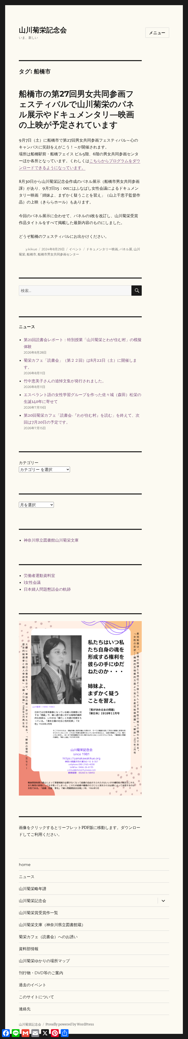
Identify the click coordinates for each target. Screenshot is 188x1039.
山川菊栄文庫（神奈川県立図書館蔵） (52, 924)
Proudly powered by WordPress (70, 1024)
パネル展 (125, 249)
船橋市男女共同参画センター (58, 254)
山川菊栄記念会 (43, 30)
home (25, 864)
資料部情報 (28, 948)
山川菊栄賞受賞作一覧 (38, 912)
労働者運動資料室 (39, 575)
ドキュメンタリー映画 (102, 249)
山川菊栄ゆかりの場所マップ (44, 961)
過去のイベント (32, 985)
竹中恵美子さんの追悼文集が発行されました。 (65, 380)
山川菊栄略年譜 (32, 888)
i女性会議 (32, 582)
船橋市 (31, 254)
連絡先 (25, 1009)
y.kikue (31, 249)
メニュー (157, 32)
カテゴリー (28, 462)
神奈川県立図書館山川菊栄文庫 (51, 540)
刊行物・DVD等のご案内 (41, 973)
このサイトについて (36, 997)
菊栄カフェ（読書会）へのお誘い (48, 936)
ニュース (27, 876)
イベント (75, 249)
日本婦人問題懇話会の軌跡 (47, 589)
